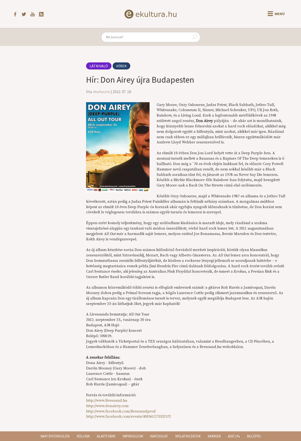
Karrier (214, 436)
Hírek (121, 66)
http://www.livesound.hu (106, 400)
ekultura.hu (102, 91)
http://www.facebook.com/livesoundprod (121, 411)
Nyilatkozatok (188, 436)
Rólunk (83, 436)
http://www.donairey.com (107, 406)
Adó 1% (234, 436)
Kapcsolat (159, 436)
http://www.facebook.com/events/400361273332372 (128, 416)
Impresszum (133, 436)
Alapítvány (106, 436)
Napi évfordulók (55, 436)
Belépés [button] (254, 436)
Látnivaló (99, 66)
